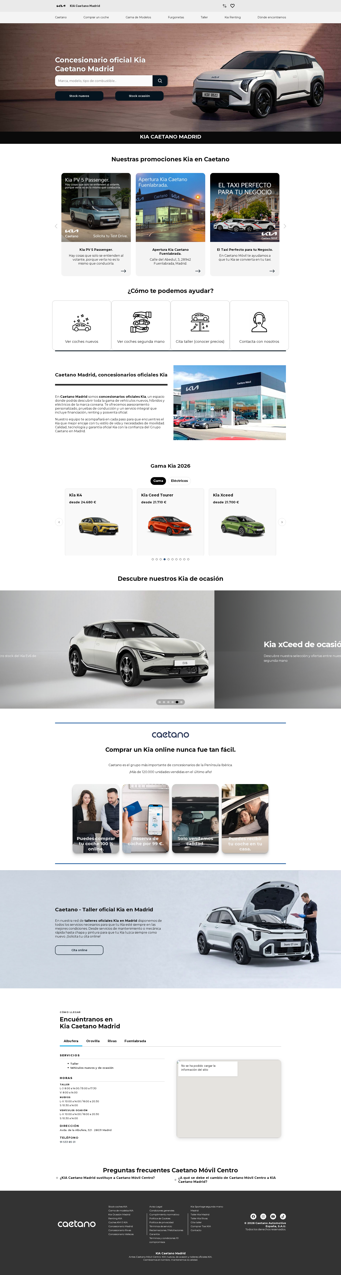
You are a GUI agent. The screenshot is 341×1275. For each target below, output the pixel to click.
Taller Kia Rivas (199, 1218)
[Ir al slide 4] (165, 559)
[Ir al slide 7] (176, 559)
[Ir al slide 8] (180, 559)
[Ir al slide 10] (188, 559)
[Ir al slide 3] (161, 559)
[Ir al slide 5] (169, 559)
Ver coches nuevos (81, 341)
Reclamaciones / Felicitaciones (166, 1230)
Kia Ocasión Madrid (119, 1214)
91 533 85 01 (67, 1141)
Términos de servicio (160, 1226)
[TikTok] (283, 1216)
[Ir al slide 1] (153, 559)
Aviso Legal (155, 1206)
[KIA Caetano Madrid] (61, 6)
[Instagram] (263, 1216)
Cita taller (196, 1222)
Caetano (61, 17)
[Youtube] (273, 1216)
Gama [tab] (158, 481)
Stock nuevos (79, 96)
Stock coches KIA (117, 1206)
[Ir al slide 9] (184, 559)
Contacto (196, 1230)
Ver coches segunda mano (141, 341)
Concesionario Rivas (119, 1230)
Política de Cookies (159, 1218)
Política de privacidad (161, 1222)
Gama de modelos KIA (120, 1210)
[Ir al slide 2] (157, 559)
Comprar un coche (96, 17)
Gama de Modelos (138, 17)
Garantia (154, 1234)
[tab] (159, 702)
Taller (204, 17)
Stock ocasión (139, 96)
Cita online (79, 950)
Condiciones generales (161, 1210)
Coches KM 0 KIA (118, 1222)
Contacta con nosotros (259, 341)
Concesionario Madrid (120, 1226)
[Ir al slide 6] (172, 559)
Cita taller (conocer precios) (200, 341)
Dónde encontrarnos (272, 17)
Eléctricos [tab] (179, 481)
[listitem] (170, 649)
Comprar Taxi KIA (201, 1226)
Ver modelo (99, 551)
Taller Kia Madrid (200, 1214)
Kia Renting (233, 17)
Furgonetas (176, 17)
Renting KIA (115, 1218)
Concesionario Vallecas (121, 1234)
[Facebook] (253, 1216)
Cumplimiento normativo (164, 1214)
